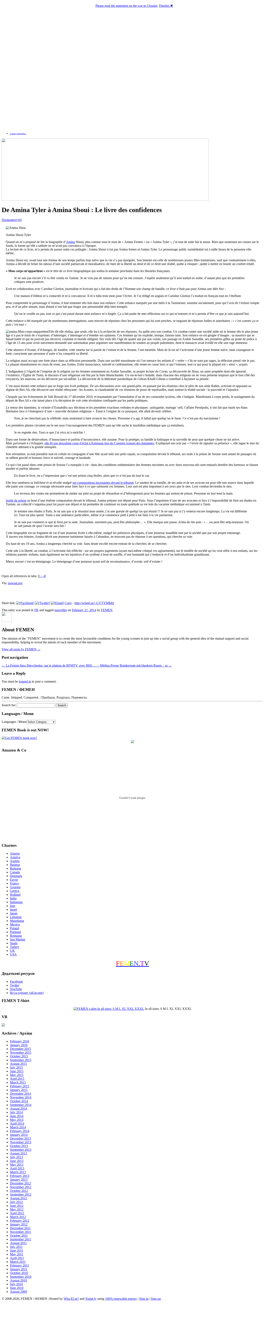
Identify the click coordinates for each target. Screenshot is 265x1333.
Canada (15, 872)
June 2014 (16, 1116)
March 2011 (18, 1261)
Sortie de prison (16, 500)
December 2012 (20, 1183)
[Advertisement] (132, 1317)
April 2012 (17, 1213)
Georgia (15, 887)
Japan (13, 913)
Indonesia (16, 902)
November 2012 (20, 1187)
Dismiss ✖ (166, 5)
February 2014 (19, 1131)
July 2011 (16, 1247)
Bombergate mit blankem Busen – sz (146, 665)
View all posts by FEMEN (21, 649)
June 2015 (16, 1071)
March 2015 (18, 1082)
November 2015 (20, 1052)
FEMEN (106, 610)
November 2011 (20, 1232)
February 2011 (19, 1265)
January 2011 (18, 1269)
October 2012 (19, 1190)
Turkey (14, 947)
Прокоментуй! (12, 220)
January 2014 (19, 1134)
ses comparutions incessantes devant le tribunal (103, 482)
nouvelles (60, 610)
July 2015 (16, 1067)
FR (36, 610)
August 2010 (18, 1280)
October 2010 (19, 1273)
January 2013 (19, 1179)
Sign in (143, 1298)
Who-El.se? (71, 1298)
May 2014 (16, 1120)
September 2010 (20, 1276)
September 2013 (20, 1149)
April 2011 (17, 1258)
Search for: (9, 705)
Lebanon (16, 917)
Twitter (14, 985)
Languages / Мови (14, 721)
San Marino (17, 939)
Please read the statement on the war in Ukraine (126, 5)
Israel (13, 909)
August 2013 (18, 1153)
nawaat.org (15, 583)
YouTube (16, 989)
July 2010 (16, 1284)
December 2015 (20, 1049)
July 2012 (16, 1202)
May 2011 (16, 1254)
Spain (13, 943)
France (14, 883)
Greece (14, 891)
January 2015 (19, 1090)
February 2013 (19, 1176)
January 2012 (19, 1224)
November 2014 (20, 1097)
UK (12, 950)
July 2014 (16, 1112)
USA (13, 954)
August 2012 (18, 1198)
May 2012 (16, 1209)
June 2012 (16, 1205)
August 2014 (18, 1108)
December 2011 (20, 1228)
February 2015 (19, 1086)
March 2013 (18, 1172)
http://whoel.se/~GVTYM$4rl (94, 603)
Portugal (15, 932)
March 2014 (18, 1127)
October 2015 (19, 1056)
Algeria (15, 853)
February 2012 (19, 1220)
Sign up (156, 1298)
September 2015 (20, 1060)
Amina (70, 242)
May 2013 (16, 1164)
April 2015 (17, 1078)
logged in (25, 681)
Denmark (16, 876)
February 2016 (19, 1041)
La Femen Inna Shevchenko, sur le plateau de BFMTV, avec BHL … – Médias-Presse (60, 665)
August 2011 (18, 1243)
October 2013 (19, 1146)
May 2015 (16, 1075)
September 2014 (20, 1105)
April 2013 (17, 1168)
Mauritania (17, 920)
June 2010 (16, 1288)
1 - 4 (42, 576)
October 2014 (19, 1101)
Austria (14, 861)
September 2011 (20, 1239)
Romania (16, 935)
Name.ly (90, 1298)
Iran (12, 906)
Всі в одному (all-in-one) (27, 993)
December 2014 (20, 1093)
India (13, 898)
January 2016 (19, 1045)
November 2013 (20, 1142)
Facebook (16, 981)
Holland (15, 894)
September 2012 (20, 1194)
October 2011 (19, 1235)
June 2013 (16, 1161)
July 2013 (16, 1157)
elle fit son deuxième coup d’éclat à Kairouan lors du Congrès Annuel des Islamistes (99, 443)
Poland (14, 928)
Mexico (15, 924)
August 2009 (18, 1291)
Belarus (15, 864)
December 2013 (20, 1138)
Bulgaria (15, 868)
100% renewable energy (121, 1298)
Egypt (14, 879)
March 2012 (18, 1217)
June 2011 (16, 1250)
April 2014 (17, 1123)
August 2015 (18, 1063)
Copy (68, 603)
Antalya (15, 857)
